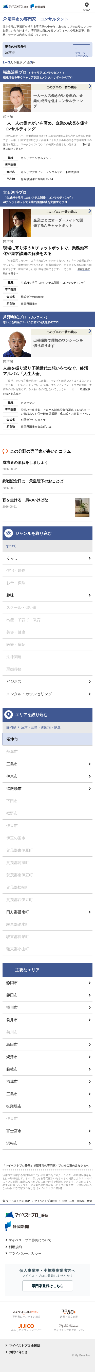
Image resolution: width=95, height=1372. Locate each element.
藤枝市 (12, 1069)
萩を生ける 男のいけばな (25, 500)
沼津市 (12, 1081)
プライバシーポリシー (25, 1253)
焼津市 (12, 1057)
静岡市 (12, 983)
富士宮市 (14, 1131)
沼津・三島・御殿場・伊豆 (41, 727)
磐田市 (12, 995)
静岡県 (11, 727)
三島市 (12, 764)
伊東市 (12, 776)
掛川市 (12, 1007)
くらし (12, 558)
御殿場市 (14, 788)
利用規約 (15, 1247)
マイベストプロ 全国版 (24, 1345)
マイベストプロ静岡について (30, 1240)
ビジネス (14, 681)
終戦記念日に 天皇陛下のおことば (33, 481)
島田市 (12, 1044)
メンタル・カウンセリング (29, 694)
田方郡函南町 (17, 912)
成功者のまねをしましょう (25, 462)
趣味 (10, 595)
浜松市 (12, 1143)
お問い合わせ (18, 1352)
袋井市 (12, 1020)
